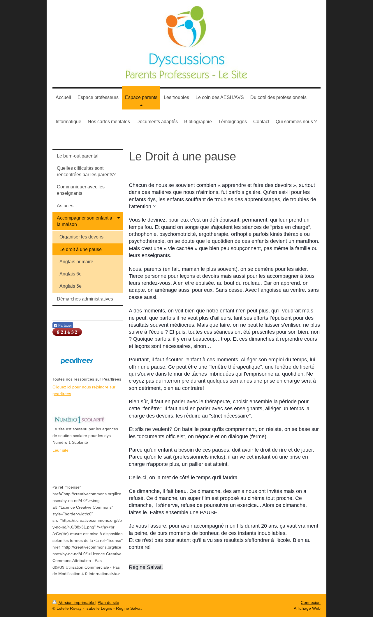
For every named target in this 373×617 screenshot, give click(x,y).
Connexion (311, 602)
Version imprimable (76, 602)
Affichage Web (307, 608)
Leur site (60, 450)
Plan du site (108, 602)
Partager (64, 325)
